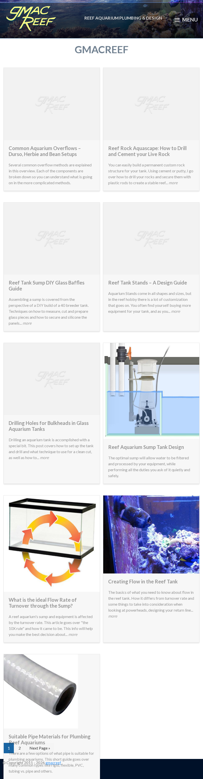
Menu (190, 20)
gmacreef (45, 17)
